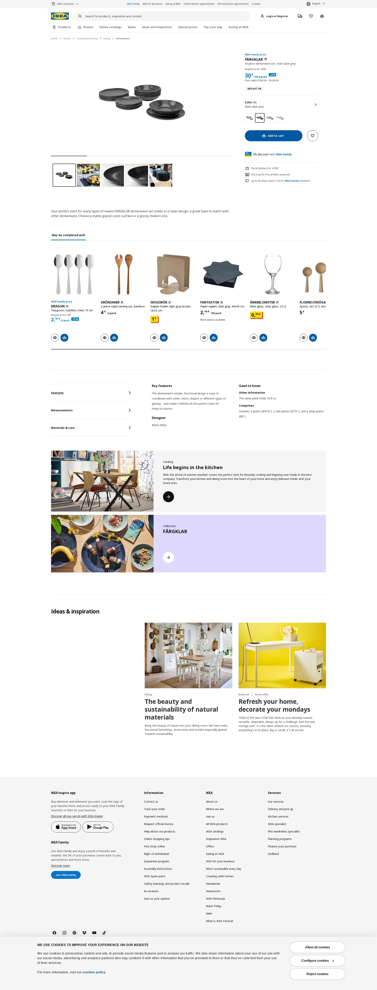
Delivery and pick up (280, 809)
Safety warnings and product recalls (166, 884)
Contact (256, 4)
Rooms (67, 38)
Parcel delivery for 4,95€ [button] (264, 168)
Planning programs (280, 839)
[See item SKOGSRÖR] (173, 274)
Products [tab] (64, 27)
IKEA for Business (152, 4)
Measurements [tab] (62, 410)
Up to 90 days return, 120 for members (280, 180)
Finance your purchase (282, 846)
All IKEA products (217, 824)
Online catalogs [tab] (110, 27)
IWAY (209, 913)
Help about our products (159, 831)
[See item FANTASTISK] (223, 274)
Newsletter (213, 884)
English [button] (316, 3)
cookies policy (93, 972)
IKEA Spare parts (154, 876)
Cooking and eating (87, 38)
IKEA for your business (220, 861)
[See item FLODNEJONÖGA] (322, 274)
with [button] (272, 154)
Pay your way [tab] (213, 27)
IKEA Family (133, 4)
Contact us (151, 801)
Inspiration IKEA (216, 839)
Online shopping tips (157, 839)
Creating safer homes (220, 876)
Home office (262, 694)
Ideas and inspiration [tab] (157, 27)
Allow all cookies (317, 947)
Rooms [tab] (88, 27)
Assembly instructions (158, 869)
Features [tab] (57, 393)
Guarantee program (156, 861)
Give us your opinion (157, 898)
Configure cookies (315, 960)
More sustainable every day (223, 869)
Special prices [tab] (188, 27)
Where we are (215, 809)
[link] (249, 118)
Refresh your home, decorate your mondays (274, 705)
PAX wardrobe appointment (233, 4)
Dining (148, 694)
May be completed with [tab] (68, 235)
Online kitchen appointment (199, 4)
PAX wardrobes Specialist (284, 831)
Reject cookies (318, 974)
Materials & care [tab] (63, 428)
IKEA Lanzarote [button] (65, 4)
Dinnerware (122, 38)
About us (212, 801)
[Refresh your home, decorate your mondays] (282, 655)
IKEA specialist (277, 824)
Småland (273, 854)
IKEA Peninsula (215, 898)
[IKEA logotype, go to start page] (60, 16)
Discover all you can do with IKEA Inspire (77, 816)
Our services (276, 801)
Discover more (60, 865)
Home (54, 38)
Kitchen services (278, 816)
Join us (210, 816)
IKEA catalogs (215, 831)
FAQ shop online (154, 846)
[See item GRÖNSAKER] (123, 274)
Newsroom (213, 891)
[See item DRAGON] (74, 274)
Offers (210, 846)
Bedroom (244, 694)
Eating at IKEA (173, 4)
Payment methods (156, 816)
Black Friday (213, 906)
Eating (106, 38)
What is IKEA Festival (219, 921)
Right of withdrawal (156, 854)
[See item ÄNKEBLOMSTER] (273, 274)
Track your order (154, 809)
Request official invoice (158, 824)
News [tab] (132, 27)
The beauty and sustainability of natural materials (181, 709)
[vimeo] (84, 933)
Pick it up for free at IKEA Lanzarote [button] (270, 174)
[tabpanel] (239, 408)
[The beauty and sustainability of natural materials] (188, 655)
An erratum (151, 891)
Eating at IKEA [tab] (239, 27)
